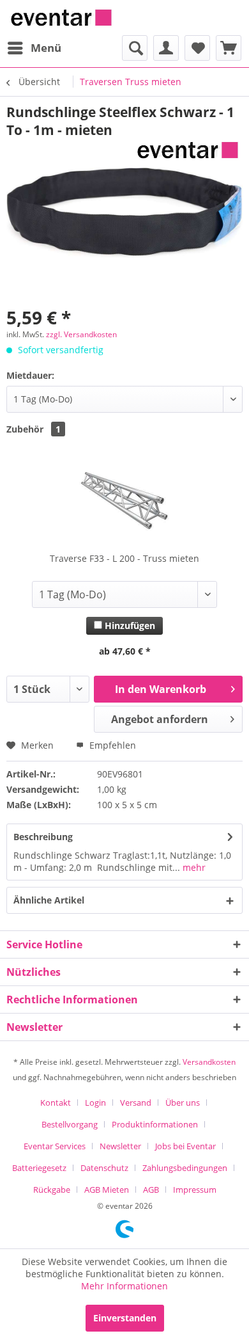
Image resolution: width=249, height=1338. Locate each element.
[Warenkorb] (228, 48)
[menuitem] (34, 48)
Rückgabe (51, 1189)
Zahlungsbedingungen (184, 1168)
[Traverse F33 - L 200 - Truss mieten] (124, 501)
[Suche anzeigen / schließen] (134, 48)
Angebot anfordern (159, 719)
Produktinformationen (155, 1124)
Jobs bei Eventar (185, 1146)
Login (95, 1102)
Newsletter (120, 1146)
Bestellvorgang (70, 1124)
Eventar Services (55, 1146)
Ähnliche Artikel (48, 900)
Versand (135, 1102)
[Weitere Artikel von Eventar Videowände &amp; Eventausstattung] (188, 150)
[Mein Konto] (166, 48)
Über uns (182, 1102)
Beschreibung (43, 837)
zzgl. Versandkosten (81, 334)
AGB (151, 1189)
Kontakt (55, 1102)
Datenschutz (104, 1168)
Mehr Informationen (124, 1286)
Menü (46, 47)
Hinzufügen (128, 625)
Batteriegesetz (39, 1168)
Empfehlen (111, 745)
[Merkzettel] (197, 48)
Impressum (194, 1189)
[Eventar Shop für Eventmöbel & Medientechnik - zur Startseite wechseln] (61, 17)
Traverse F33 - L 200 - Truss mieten (124, 558)
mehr (193, 867)
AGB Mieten (106, 1189)
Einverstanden (124, 1318)
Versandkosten (209, 1061)
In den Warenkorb (160, 689)
